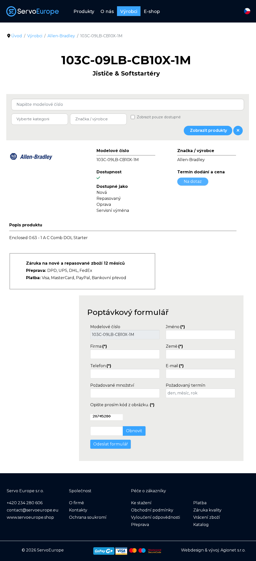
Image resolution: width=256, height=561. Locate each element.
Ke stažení (141, 502)
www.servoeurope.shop (30, 517)
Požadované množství (112, 385)
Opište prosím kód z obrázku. (122, 404)
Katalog (201, 524)
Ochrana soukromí (87, 517)
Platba (199, 502)
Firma (98, 346)
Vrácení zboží (206, 517)
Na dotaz (193, 181)
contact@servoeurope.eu (32, 510)
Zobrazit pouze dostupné (159, 117)
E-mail (175, 365)
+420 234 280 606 (24, 502)
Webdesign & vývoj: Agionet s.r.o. (213, 550)
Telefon (100, 365)
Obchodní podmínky (152, 510)
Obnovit (134, 430)
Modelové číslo (105, 326)
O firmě (76, 502)
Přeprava (140, 524)
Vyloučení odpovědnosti (155, 517)
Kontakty (78, 510)
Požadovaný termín (185, 385)
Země (174, 346)
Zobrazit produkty (208, 130)
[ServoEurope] (35, 11)
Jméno (175, 326)
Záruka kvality (207, 510)
